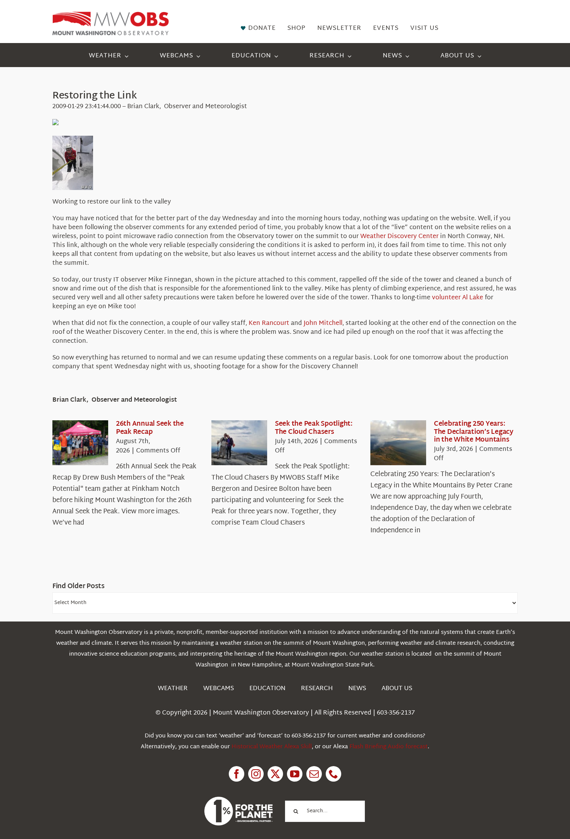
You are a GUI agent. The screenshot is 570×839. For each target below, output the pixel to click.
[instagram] (256, 774)
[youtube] (294, 774)
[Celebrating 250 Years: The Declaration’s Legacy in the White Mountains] (398, 442)
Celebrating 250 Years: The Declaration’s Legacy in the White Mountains (473, 432)
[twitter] (275, 774)
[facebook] (236, 774)
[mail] (314, 774)
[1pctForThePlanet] (238, 800)
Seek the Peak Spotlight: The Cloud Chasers (313, 428)
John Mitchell (323, 323)
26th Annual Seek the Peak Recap (150, 428)
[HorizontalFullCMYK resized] (110, 15)
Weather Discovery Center (399, 236)
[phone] (333, 774)
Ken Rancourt (269, 323)
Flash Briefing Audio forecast (388, 747)
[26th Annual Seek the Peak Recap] (80, 442)
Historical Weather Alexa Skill (271, 747)
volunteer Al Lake (457, 298)
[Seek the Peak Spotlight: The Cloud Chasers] (239, 442)
